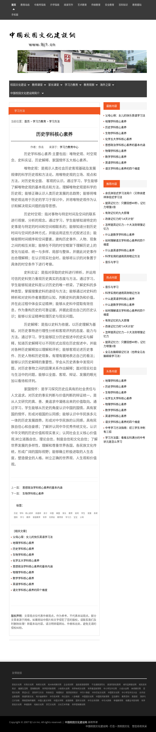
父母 (82, 517)
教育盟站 (137, 4)
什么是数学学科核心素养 (120, 234)
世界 (45, 517)
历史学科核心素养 (23, 548)
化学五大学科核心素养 (26, 560)
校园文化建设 (18, 84)
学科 (21, 513)
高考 (96, 513)
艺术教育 (82, 4)
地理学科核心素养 (23, 542)
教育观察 (89, 84)
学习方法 (54, 121)
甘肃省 (52, 517)
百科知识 (123, 4)
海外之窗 (105, 84)
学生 (83, 513)
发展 (89, 513)
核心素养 (29, 513)
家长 (64, 513)
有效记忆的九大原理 (117, 212)
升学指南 (54, 4)
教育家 (60, 517)
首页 (13, 4)
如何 (77, 513)
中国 (52, 513)
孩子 (45, 513)
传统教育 (95, 4)
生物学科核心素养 (33, 493)
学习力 (68, 517)
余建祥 (38, 513)
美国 (58, 513)
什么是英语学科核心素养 (120, 250)
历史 (16, 513)
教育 (70, 513)
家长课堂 (53, 84)
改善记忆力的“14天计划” (119, 218)
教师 (28, 517)
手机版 (14, 14)
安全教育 (109, 4)
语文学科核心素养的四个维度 (30, 589)
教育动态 (25, 4)
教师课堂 (37, 84)
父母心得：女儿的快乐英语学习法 (33, 536)
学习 (22, 517)
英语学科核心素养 (23, 584)
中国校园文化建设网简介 (25, 93)
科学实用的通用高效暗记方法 (122, 256)
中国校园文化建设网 (76, 722)
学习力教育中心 (69, 147)
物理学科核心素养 (23, 572)
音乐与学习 (112, 262)
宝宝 (75, 517)
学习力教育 (71, 84)
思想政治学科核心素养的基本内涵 (42, 487)
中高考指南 (40, 4)
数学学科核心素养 (23, 578)
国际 (16, 517)
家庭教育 (36, 517)
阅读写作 (68, 4)
